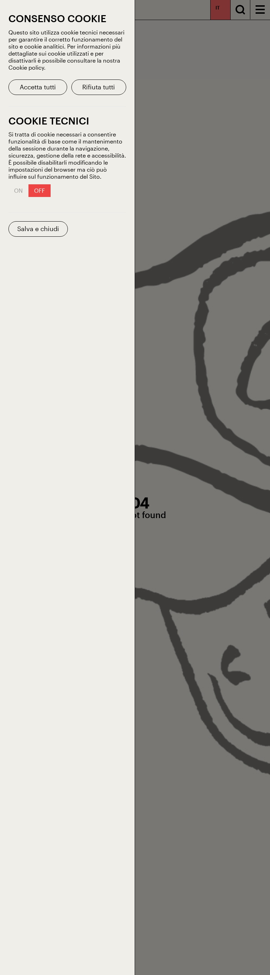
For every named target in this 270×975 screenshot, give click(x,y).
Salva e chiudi (38, 228)
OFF (39, 190)
